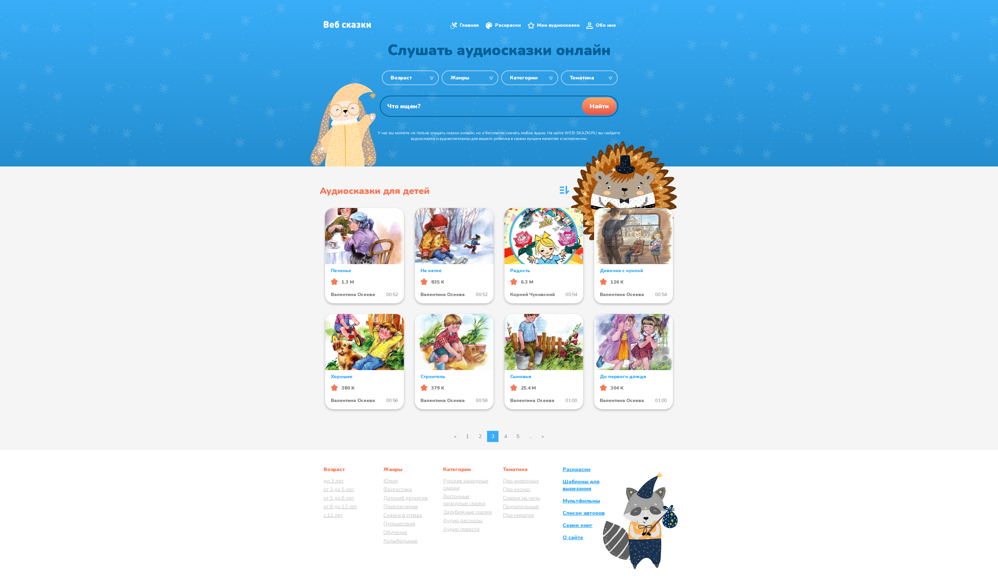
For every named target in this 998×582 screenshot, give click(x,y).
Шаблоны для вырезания (581, 485)
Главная (469, 25)
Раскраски (508, 25)
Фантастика (397, 489)
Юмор (390, 480)
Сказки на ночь (521, 497)
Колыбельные (400, 540)
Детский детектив (405, 497)
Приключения (400, 506)
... (530, 436)
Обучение (395, 532)
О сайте (573, 537)
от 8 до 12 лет (340, 506)
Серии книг (578, 525)
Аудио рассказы (462, 520)
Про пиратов (518, 515)
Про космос (516, 489)
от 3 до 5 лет (339, 489)
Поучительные (521, 506)
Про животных (521, 480)
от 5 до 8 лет (339, 497)
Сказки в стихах (402, 515)
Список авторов (584, 513)
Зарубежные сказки (467, 512)
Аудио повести (461, 529)
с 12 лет (333, 515)
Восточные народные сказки (464, 500)
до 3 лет (333, 480)
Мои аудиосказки (558, 25)
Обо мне (606, 25)
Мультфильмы (581, 500)
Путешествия (399, 523)
